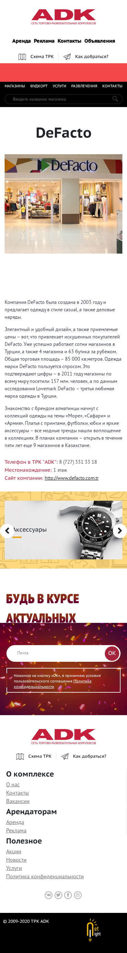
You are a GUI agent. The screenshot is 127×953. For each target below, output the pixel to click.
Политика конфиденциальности (45, 876)
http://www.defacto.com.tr (72, 478)
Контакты (69, 41)
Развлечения (84, 86)
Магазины (15, 86)
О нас (13, 784)
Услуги (59, 86)
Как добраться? (92, 57)
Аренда (21, 41)
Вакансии (18, 801)
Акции (13, 851)
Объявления (99, 41)
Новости (16, 859)
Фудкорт (38, 86)
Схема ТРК (42, 57)
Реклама (44, 41)
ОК (112, 653)
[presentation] (7, 531)
